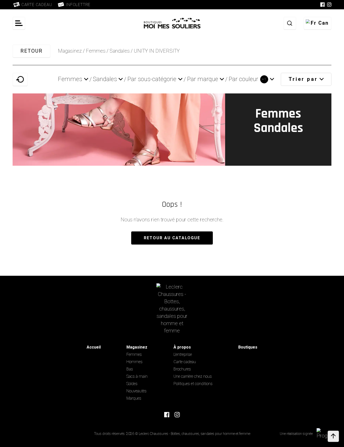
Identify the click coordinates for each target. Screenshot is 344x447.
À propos (182, 347)
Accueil (94, 347)
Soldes (131, 384)
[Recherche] (290, 23)
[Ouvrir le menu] (19, 23)
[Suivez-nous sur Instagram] (329, 4)
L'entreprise (183, 355)
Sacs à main (137, 376)
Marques (133, 398)
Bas (129, 369)
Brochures (182, 369)
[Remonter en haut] (333, 436)
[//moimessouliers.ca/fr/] (172, 308)
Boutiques (247, 347)
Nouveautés (136, 391)
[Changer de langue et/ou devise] (317, 23)
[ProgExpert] (326, 433)
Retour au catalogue (172, 238)
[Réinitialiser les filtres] (20, 79)
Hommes (134, 362)
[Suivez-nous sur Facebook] (322, 4)
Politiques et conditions (193, 384)
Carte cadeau (185, 362)
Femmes (134, 355)
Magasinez (70, 51)
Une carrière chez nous (193, 376)
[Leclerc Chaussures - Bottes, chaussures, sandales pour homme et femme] (172, 23)
